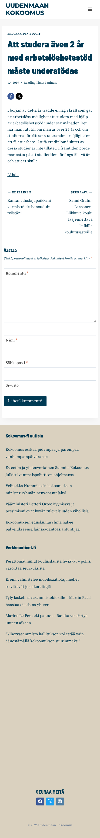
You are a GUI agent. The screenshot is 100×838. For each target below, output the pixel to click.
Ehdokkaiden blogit (24, 34)
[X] (19, 96)
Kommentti (17, 273)
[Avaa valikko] (90, 9)
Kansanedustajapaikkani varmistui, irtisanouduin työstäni (29, 203)
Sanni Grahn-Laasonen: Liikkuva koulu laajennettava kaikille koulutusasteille (78, 213)
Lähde (13, 174)
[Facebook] (10, 96)
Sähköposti (17, 362)
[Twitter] (50, 801)
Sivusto (12, 385)
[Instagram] (60, 801)
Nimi (11, 340)
